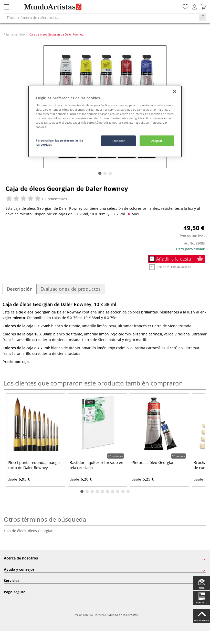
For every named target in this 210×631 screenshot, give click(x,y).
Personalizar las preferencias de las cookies (59, 143)
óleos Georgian (41, 530)
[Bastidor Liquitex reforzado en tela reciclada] (97, 423)
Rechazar (118, 141)
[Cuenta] (194, 6)
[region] (105, 121)
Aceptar (157, 141)
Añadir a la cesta (173, 259)
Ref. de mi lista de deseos (174, 267)
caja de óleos (16, 530)
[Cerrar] (174, 91)
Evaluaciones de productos (70, 289)
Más (135, 214)
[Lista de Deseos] (185, 6)
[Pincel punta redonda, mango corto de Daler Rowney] (36, 423)
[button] (99, 173)
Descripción (20, 289)
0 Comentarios (54, 198)
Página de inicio (15, 34)
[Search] (202, 17)
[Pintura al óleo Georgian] (159, 423)
